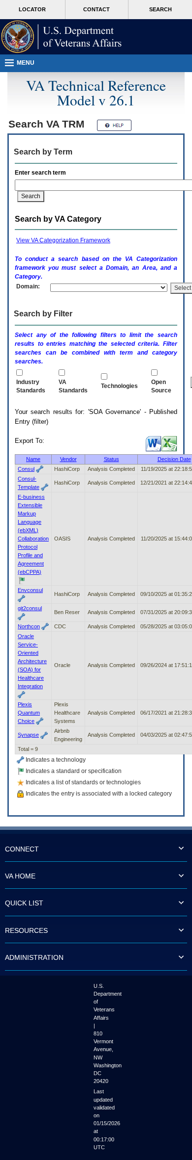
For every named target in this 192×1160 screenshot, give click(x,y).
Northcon (29, 626)
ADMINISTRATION (34, 957)
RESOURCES (26, 930)
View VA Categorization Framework (63, 240)
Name (33, 459)
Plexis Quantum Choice (29, 712)
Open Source (161, 386)
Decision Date (174, 459)
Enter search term (42, 172)
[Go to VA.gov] (61, 36)
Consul (26, 469)
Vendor (68, 459)
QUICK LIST (24, 903)
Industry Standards (30, 386)
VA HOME (20, 876)
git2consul (30, 608)
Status (111, 459)
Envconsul (30, 590)
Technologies (119, 386)
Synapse (28, 735)
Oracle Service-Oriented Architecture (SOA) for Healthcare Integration (32, 661)
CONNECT (22, 849)
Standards (73, 386)
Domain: (28, 286)
